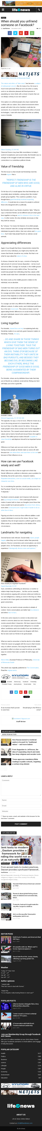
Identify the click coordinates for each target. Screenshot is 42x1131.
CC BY (14, 586)
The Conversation (33, 668)
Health (3, 1053)
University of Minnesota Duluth (20, 78)
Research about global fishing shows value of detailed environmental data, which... (25, 895)
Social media (27, 684)
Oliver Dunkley (6, 149)
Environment (5, 1075)
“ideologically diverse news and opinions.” (22, 548)
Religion (4, 17)
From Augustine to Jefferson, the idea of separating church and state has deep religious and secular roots (26, 752)
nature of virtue (22, 256)
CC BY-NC (15, 149)
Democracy (17, 681)
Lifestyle (4, 1066)
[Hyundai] (21, 1087)
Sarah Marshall (6, 586)
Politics (3, 1056)
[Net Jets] (21, 1094)
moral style (14, 309)
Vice (34, 684)
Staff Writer (6, 28)
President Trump (7, 684)
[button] (39, 9)
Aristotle (9, 681)
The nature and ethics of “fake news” (13, 83)
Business (4, 744)
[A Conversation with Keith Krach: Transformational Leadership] (6, 1026)
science (3, 1062)
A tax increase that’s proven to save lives (10, 709)
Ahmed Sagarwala (7, 418)
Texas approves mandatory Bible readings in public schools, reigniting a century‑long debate (26, 761)
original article (12, 670)
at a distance (34, 610)
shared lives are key (16, 328)
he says (16, 334)
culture (3, 764)
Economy (4, 1072)
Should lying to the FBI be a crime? (32, 709)
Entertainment (5, 863)
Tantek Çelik (5, 984)
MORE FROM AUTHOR (9, 734)
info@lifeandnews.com (24, 1123)
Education (4, 1078)
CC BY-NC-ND (19, 418)
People (3, 1069)
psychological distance (11, 499)
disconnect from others (32, 505)
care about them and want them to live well (23, 452)
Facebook (25, 681)
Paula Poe (4, 991)
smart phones (18, 684)
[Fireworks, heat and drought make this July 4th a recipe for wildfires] (6, 907)
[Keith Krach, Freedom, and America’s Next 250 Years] (6, 939)
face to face (12, 612)
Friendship (33, 681)
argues (9, 174)
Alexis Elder (5, 78)
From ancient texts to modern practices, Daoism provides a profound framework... (20, 868)
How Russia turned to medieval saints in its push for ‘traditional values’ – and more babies (24, 742)
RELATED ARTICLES (8, 731)
